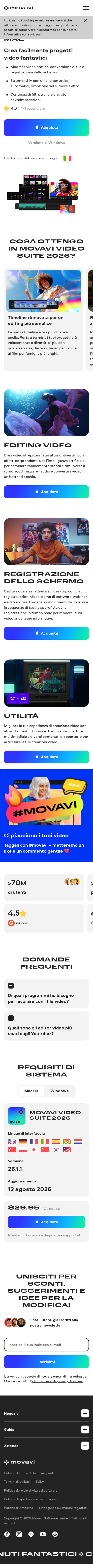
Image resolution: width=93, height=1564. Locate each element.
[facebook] (7, 1535)
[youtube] (43, 1535)
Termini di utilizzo (17, 1481)
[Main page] (18, 8)
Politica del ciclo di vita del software (30, 1490)
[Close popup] (85, 27)
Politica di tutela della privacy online (30, 1473)
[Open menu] (86, 8)
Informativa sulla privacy (22, 34)
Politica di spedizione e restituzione (30, 1499)
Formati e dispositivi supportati (53, 1235)
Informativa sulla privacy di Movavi (57, 1381)
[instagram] (19, 1535)
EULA (40, 1481)
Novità (14, 1235)
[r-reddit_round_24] (55, 1535)
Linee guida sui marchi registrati (63, 1507)
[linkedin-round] (31, 1535)
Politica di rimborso (18, 1507)
